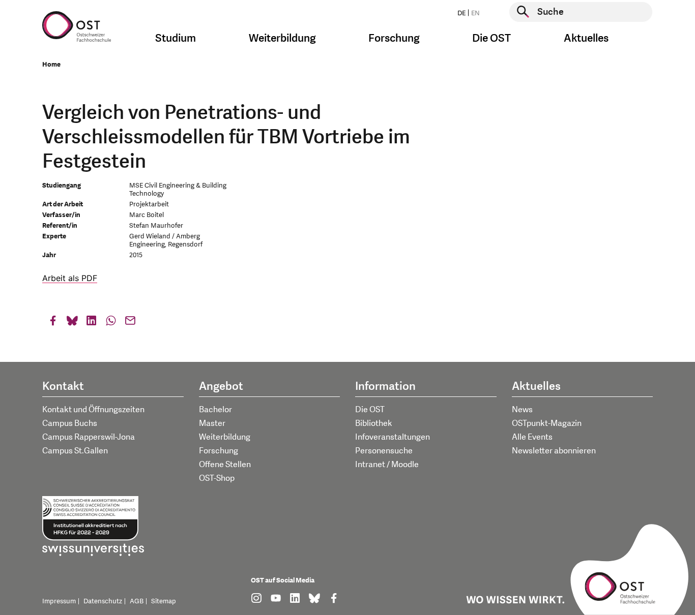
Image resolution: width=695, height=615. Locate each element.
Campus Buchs (69, 423)
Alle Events (532, 437)
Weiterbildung (224, 437)
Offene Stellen (225, 464)
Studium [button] (175, 38)
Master (212, 423)
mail (130, 323)
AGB (136, 601)
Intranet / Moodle (387, 464)
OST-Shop (217, 478)
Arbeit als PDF (69, 278)
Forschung (218, 450)
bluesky (72, 323)
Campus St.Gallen (75, 450)
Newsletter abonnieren (554, 450)
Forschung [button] (394, 38)
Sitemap (163, 601)
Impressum (59, 601)
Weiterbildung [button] (282, 38)
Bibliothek (373, 423)
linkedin (91, 323)
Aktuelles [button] (586, 38)
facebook (53, 323)
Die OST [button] (491, 38)
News (522, 409)
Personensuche (384, 450)
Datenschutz (102, 601)
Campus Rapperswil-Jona (88, 437)
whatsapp (111, 323)
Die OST (370, 409)
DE (461, 13)
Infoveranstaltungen (392, 437)
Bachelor (215, 409)
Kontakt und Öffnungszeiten (93, 409)
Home (51, 64)
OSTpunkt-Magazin (547, 423)
